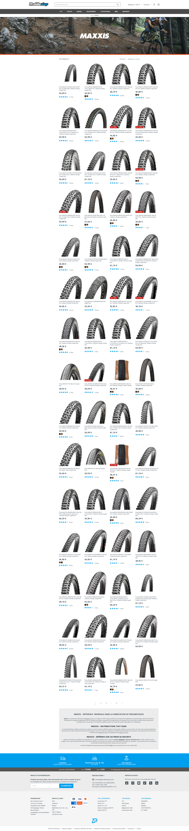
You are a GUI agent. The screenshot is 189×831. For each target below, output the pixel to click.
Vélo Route (125, 803)
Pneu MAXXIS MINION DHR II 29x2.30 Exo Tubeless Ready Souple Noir (121, 87)
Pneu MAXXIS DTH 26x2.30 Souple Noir (95, 469)
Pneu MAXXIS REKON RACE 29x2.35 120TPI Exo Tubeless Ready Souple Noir (146, 556)
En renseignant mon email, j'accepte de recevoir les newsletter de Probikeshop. (54, 782)
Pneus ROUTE (102, 810)
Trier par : (123, 59)
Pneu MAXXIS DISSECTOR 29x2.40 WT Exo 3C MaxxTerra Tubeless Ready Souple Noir (70, 174)
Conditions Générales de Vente (83, 828)
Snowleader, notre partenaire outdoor (40, 813)
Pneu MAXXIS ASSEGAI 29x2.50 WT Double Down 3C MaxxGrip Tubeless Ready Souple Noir (146, 598)
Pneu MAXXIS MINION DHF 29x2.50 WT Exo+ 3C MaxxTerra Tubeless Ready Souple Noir (96, 132)
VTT (123, 801)
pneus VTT (88, 719)
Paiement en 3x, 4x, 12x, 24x (60, 809)
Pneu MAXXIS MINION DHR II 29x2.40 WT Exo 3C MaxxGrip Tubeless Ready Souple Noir (146, 132)
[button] (158, 4)
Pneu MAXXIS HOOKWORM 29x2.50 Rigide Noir (95, 302)
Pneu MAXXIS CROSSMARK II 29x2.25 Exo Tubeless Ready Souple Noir (96, 555)
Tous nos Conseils (36, 803)
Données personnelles (119, 828)
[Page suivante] (122, 703)
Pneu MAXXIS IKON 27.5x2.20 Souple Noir (146, 681)
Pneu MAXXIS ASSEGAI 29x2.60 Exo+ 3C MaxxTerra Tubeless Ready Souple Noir (146, 513)
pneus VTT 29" (103, 732)
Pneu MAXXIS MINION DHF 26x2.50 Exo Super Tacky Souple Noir (69, 469)
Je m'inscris (66, 786)
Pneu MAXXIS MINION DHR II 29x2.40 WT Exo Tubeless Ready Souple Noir (146, 87)
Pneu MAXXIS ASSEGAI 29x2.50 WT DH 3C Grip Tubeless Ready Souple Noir (146, 469)
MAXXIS (143, 806)
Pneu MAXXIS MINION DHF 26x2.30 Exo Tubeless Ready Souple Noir (95, 641)
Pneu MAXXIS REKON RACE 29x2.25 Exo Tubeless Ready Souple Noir (69, 342)
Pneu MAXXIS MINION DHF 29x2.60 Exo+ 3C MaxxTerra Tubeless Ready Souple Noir (69, 217)
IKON (110, 745)
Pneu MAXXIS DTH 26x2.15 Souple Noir (69, 384)
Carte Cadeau (56, 812)
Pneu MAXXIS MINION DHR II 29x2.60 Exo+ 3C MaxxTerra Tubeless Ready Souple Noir (121, 427)
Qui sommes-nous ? (37, 801)
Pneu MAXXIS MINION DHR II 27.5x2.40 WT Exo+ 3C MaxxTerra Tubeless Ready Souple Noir (68, 132)
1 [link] (95, 703)
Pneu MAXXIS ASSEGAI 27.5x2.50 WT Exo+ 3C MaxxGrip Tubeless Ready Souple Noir (146, 343)
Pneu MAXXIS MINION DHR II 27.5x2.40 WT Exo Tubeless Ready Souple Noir (95, 88)
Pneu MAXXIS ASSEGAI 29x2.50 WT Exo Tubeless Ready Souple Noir (69, 260)
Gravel (124, 806)
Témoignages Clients (37, 808)
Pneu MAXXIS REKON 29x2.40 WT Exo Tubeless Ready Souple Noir (121, 216)
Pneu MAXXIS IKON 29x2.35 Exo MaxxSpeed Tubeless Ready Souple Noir (95, 427)
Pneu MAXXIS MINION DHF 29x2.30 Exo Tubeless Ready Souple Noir (69, 302)
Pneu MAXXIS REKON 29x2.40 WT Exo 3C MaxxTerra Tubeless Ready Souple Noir (146, 641)
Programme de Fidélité (38, 806)
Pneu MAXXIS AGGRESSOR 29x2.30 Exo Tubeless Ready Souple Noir (69, 641)
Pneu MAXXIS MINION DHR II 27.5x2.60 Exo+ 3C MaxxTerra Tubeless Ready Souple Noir (121, 343)
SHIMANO (144, 801)
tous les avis (116, 769)
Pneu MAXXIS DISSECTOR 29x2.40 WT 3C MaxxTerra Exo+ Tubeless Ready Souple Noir (70, 681)
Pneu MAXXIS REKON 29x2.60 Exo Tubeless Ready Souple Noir (94, 597)
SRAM (143, 803)
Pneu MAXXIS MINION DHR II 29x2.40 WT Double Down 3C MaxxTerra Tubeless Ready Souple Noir (70, 513)
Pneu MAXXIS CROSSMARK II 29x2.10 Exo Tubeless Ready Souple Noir (146, 302)
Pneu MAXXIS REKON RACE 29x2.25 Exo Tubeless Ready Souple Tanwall (120, 384)
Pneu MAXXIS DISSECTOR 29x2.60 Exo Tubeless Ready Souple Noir (96, 260)
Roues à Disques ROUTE (105, 808)
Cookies (138, 828)
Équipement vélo (127, 808)
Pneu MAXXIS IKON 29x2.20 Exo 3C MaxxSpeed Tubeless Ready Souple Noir (95, 217)
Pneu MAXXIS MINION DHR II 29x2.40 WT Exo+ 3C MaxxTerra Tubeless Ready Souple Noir (121, 174)
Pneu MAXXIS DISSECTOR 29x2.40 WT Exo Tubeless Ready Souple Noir (146, 427)
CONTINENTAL (146, 808)
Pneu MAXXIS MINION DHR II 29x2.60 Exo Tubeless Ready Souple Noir (146, 174)
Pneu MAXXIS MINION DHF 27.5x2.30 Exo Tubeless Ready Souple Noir (121, 302)
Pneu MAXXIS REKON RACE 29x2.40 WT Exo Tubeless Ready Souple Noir (121, 513)
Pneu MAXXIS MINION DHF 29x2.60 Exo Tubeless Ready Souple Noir (69, 427)
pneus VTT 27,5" (123, 732)
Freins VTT (101, 803)
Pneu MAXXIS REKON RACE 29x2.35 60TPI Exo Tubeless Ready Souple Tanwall (120, 470)
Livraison (55, 803)
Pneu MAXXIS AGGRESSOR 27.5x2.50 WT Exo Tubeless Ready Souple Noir (95, 384)
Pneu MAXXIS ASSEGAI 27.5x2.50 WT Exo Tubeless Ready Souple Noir (70, 555)
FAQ (53, 801)
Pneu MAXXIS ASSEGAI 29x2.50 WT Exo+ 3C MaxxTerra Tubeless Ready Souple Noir (95, 174)
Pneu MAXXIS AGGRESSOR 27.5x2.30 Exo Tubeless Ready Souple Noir (121, 641)
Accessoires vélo (127, 810)
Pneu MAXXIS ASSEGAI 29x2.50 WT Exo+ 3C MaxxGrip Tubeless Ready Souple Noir (69, 88)
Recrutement (35, 810)
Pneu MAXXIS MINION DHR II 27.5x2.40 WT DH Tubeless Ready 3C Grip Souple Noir (95, 681)
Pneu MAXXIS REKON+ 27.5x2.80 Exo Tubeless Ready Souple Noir (120, 555)
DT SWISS (144, 810)
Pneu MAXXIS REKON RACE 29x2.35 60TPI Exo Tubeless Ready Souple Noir (145, 217)
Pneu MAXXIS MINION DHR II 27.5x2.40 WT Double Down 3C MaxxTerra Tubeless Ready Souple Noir (120, 599)
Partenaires (131, 828)
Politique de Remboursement (102, 828)
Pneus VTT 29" (102, 806)
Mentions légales (67, 828)
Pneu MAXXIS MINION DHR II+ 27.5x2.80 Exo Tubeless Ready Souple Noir (121, 260)
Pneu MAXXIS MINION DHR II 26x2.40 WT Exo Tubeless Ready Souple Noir (70, 597)
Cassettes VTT (102, 801)
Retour (54, 806)
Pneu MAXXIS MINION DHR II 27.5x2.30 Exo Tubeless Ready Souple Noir (96, 513)
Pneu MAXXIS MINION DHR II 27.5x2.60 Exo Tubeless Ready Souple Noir (96, 343)
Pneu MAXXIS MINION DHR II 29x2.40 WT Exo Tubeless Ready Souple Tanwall (121, 681)
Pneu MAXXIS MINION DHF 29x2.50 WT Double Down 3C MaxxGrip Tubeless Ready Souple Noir (146, 260)
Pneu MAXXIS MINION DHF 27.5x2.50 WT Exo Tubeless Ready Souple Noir (121, 131)
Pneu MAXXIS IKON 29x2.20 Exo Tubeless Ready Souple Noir (144, 384)
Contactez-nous (57, 814)
